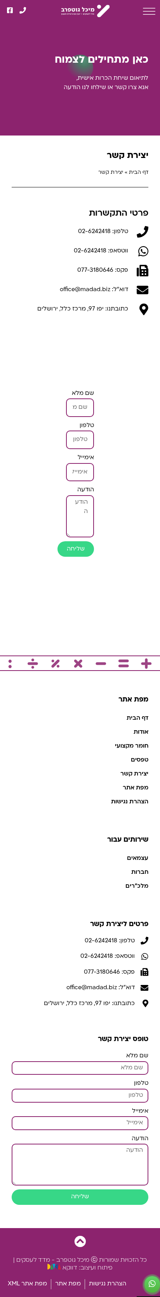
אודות (141, 732)
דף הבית (138, 172)
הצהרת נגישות (129, 802)
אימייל (86, 458)
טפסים (139, 760)
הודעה (85, 490)
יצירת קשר (134, 774)
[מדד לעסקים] (82, 10)
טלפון (87, 426)
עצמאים (137, 858)
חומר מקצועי (131, 746)
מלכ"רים (136, 886)
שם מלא (83, 393)
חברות (139, 872)
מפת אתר (135, 788)
